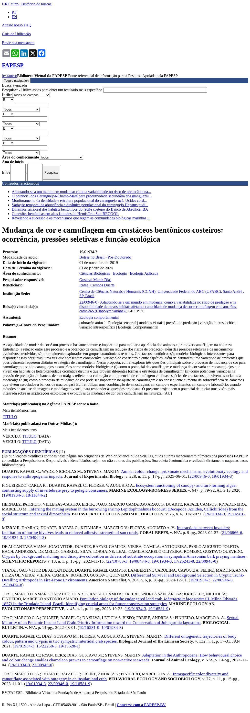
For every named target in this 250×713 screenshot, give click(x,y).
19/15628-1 (69, 646)
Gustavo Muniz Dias (95, 280)
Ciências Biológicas (94, 273)
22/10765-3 (117, 561)
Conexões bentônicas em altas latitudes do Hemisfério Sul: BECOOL (65, 214)
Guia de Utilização (16, 34)
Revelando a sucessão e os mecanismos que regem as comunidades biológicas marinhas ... (81, 218)
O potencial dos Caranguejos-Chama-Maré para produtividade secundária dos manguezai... (82, 196)
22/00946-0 (199, 476)
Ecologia (120, 273)
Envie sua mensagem (18, 43)
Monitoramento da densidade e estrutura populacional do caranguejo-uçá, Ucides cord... (79, 200)
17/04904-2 (34, 537)
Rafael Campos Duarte (97, 285)
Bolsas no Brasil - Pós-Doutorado (105, 257)
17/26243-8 (184, 561)
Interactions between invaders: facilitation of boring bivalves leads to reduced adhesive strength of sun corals (116, 530)
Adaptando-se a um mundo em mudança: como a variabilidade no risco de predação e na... (81, 192)
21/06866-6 (232, 532)
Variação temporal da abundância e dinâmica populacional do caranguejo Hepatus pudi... (80, 205)
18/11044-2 (36, 495)
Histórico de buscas (36, 4)
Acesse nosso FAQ (16, 25)
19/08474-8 (139, 561)
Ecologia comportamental (99, 317)
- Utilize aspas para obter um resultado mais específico (52, 90)
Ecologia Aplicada (144, 273)
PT (14, 12)
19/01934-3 (222, 476)
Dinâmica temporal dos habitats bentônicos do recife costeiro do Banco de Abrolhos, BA (80, 209)
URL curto (10, 4)
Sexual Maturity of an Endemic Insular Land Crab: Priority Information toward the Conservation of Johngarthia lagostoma (120, 620)
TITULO (10, 417)
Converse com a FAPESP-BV (141, 705)
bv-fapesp (9, 76)
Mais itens (10, 410)
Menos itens (27, 410)
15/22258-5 (46, 646)
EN (14, 17)
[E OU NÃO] (8, 99)
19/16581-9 (158, 608)
